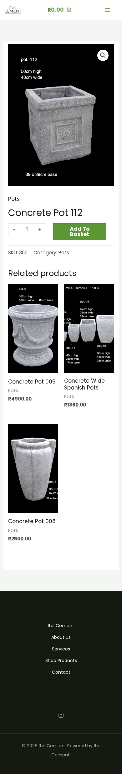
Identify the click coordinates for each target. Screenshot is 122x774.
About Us (61, 637)
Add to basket (79, 231)
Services (61, 649)
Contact (61, 672)
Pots (14, 199)
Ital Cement (61, 625)
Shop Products (61, 660)
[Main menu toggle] (107, 10)
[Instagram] (61, 715)
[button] (103, 55)
